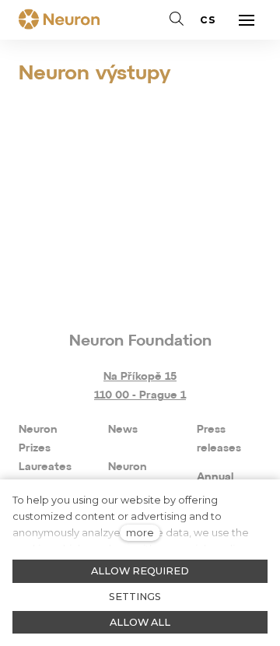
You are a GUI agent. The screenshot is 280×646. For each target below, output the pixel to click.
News (123, 430)
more (140, 533)
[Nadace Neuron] (59, 20)
